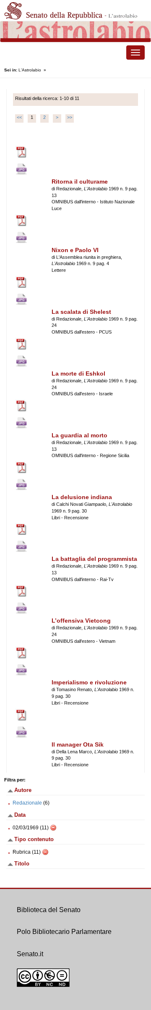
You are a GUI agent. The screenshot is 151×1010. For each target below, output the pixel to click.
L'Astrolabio (29, 70)
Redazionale (27, 803)
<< (19, 117)
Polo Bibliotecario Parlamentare (64, 931)
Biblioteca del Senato (49, 909)
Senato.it (30, 953)
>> (69, 117)
